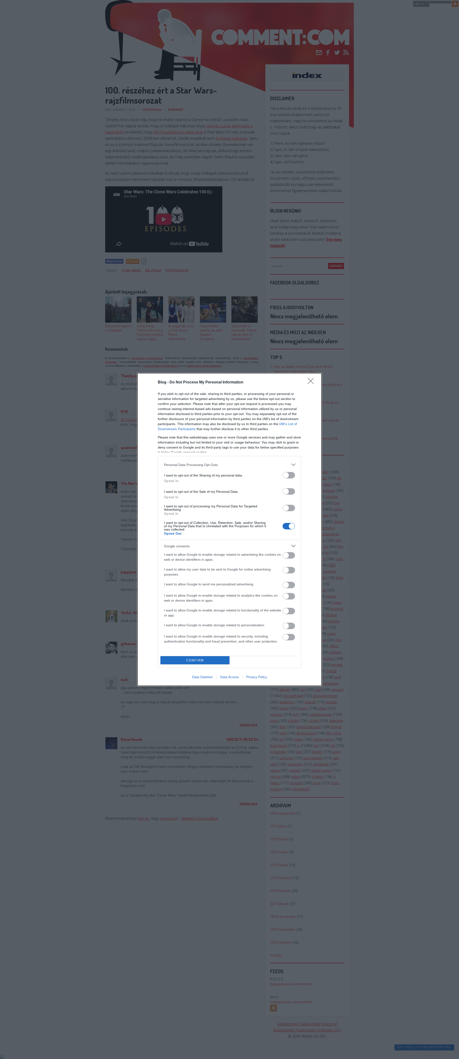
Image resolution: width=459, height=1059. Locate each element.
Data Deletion (202, 677)
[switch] (289, 475)
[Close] (312, 382)
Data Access (229, 677)
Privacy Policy (256, 677)
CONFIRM (195, 660)
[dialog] (229, 529)
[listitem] (229, 464)
